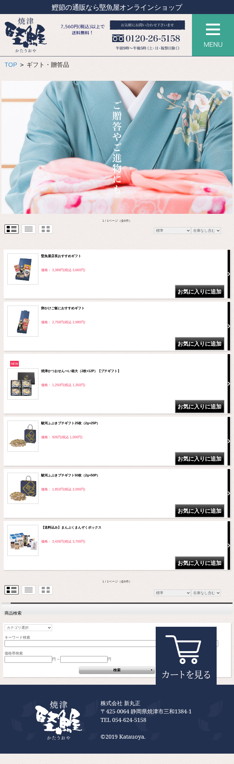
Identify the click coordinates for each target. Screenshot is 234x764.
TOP (11, 64)
